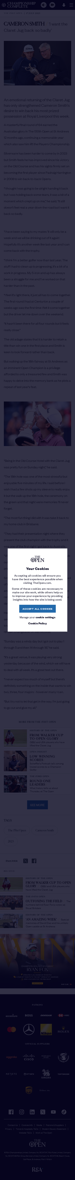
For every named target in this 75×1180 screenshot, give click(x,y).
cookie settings (46, 617)
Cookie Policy (37, 623)
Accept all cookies (37, 608)
